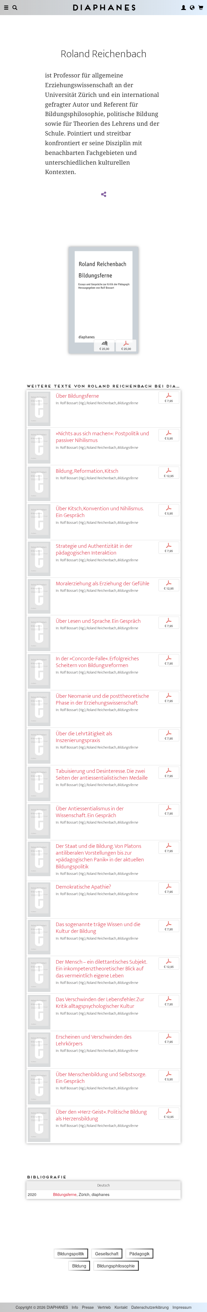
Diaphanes (103, 7)
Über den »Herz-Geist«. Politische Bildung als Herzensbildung (101, 1115)
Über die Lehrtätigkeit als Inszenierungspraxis (84, 737)
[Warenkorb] (200, 7)
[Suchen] (14, 7)
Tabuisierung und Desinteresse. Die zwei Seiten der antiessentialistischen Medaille (102, 774)
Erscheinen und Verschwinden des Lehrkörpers (94, 1040)
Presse (88, 1307)
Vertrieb (104, 1307)
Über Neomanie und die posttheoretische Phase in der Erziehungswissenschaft (102, 699)
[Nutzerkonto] (183, 7)
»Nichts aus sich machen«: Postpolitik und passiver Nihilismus (102, 437)
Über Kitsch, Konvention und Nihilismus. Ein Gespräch (99, 512)
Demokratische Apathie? (83, 887)
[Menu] (6, 7)
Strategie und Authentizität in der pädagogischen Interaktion (94, 549)
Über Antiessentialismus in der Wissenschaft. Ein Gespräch (90, 812)
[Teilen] (103, 195)
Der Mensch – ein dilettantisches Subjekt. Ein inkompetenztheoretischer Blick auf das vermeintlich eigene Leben (101, 968)
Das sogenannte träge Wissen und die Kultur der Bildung (98, 928)
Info (75, 1307)
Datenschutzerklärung (150, 1307)
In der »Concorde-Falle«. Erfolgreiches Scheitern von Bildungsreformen (97, 662)
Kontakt (121, 1307)
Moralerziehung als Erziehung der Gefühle (102, 583)
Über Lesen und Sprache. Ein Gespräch (98, 621)
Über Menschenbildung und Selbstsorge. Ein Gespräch (101, 1078)
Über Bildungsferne (77, 396)
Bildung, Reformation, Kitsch (87, 471)
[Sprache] (192, 7)
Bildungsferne (65, 1194)
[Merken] (72, 251)
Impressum (182, 1307)
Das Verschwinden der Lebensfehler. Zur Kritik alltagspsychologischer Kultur (100, 1003)
